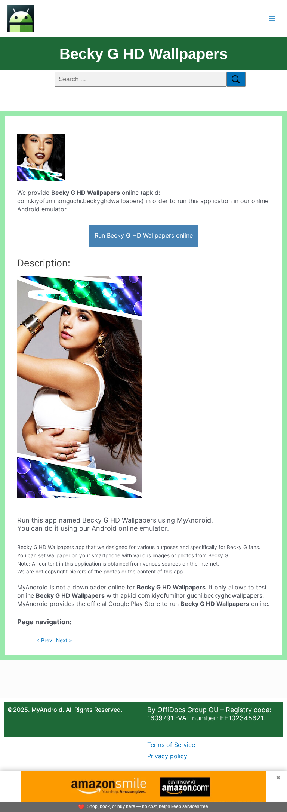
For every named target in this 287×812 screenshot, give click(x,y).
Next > (64, 640)
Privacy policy (167, 756)
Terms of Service (171, 744)
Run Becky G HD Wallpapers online (144, 235)
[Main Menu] (272, 18)
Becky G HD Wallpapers (143, 54)
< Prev (44, 640)
